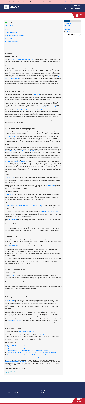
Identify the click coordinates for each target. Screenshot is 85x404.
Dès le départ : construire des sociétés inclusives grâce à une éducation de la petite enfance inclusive (32, 352)
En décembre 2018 (9, 194)
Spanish (79, 5)
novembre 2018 (15, 213)
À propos (78, 8)
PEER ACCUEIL (69, 8)
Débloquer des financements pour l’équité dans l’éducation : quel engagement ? (26, 355)
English (72, 5)
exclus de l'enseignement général (50, 107)
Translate (79, 35)
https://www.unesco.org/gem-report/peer (15, 361)
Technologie (68, 29)
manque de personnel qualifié (15, 320)
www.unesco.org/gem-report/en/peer (66, 2)
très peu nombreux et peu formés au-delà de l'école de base (46, 311)
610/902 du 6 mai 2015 (10, 136)
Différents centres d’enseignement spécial (28, 96)
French (75, 5)
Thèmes (67, 21)
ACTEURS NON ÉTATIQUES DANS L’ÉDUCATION (72, 27)
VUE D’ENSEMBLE (68, 23)
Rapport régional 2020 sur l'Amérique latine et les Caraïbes (22, 348)
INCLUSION (67, 25)
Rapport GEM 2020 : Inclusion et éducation (17, 346)
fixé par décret (36, 94)
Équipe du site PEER (17, 392)
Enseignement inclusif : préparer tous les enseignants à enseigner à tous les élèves (28, 357)
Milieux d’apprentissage (12, 41)
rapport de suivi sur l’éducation (26, 331)
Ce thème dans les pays (75, 21)
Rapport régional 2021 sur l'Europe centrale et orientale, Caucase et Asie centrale (27, 350)
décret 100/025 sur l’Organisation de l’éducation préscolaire (20, 151)
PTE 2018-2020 (13, 219)
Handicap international (19, 161)
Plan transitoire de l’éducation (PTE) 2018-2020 (21, 59)
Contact (24, 392)
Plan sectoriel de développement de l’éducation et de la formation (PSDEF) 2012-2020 (32, 72)
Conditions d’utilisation (8, 392)
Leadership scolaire (69, 31)
